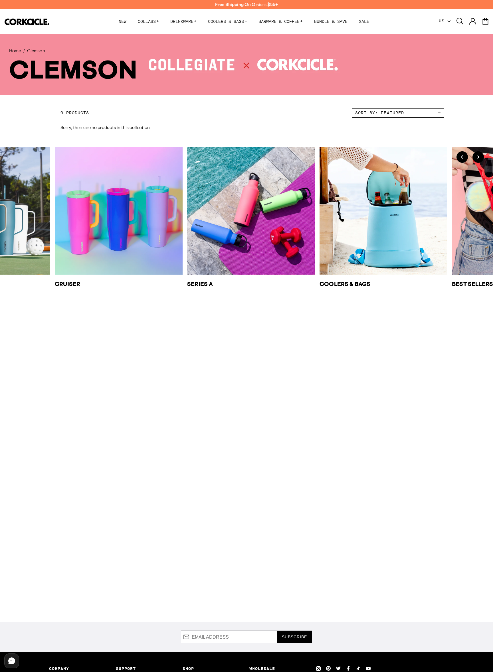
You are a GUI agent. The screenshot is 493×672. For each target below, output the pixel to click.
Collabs (148, 22)
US (443, 21)
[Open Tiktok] (358, 668)
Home (15, 50)
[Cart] (485, 21)
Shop (188, 669)
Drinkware (183, 22)
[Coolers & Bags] (383, 211)
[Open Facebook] (348, 668)
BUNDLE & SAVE (330, 22)
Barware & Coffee (280, 22)
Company (59, 669)
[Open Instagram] (318, 668)
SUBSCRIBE (294, 637)
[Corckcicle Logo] (27, 22)
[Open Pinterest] (328, 668)
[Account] (472, 21)
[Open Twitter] (338, 668)
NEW (122, 22)
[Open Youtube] (368, 668)
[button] (462, 157)
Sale (364, 22)
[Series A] (251, 211)
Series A (200, 284)
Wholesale (262, 669)
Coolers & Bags (227, 22)
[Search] (459, 21)
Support (126, 669)
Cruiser (67, 284)
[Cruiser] (119, 211)
